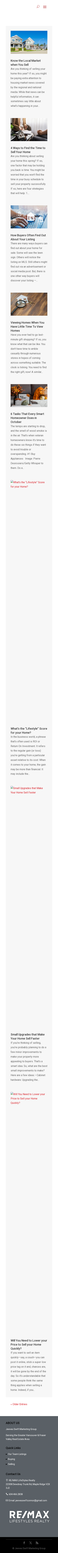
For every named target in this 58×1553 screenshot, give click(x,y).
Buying (11, 1459)
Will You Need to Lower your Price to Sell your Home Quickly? (29, 1344)
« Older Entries (19, 1404)
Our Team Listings (17, 1454)
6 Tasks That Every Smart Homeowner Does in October (27, 418)
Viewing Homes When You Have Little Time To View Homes (27, 326)
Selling (11, 1464)
